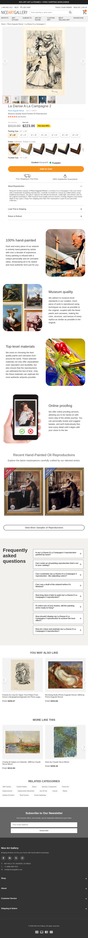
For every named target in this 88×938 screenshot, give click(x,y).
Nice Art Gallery (15, 12)
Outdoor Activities (8, 795)
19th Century (7, 787)
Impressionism (7, 791)
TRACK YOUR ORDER (63, 7)
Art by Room (38, 19)
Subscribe (44, 831)
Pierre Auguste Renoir (15, 24)
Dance (34, 787)
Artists (4, 18)
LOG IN (84, 7)
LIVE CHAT (26, 7)
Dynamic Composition (49, 787)
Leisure (54, 791)
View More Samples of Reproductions (44, 527)
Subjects (27, 18)
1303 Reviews (21, 117)
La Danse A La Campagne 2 (35, 24)
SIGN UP (76, 7)
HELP (16, 7)
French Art (65, 787)
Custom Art (51, 19)
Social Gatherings (40, 795)
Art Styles (15, 19)
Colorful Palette (21, 787)
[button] (5, 61)
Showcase (78, 18)
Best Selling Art (64, 19)
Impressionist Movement (26, 791)
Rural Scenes (24, 795)
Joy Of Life (43, 791)
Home (3, 24)
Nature (65, 791)
